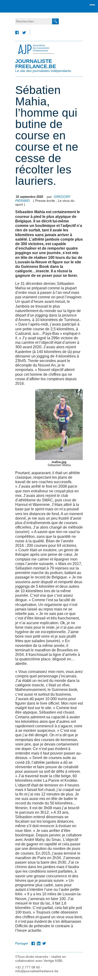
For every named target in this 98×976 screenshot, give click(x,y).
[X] (44, 944)
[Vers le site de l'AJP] (36, 49)
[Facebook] (17, 33)
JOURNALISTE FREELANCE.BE (43, 65)
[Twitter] (24, 33)
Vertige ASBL (53, 961)
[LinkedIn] (38, 944)
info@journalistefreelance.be (36, 971)
